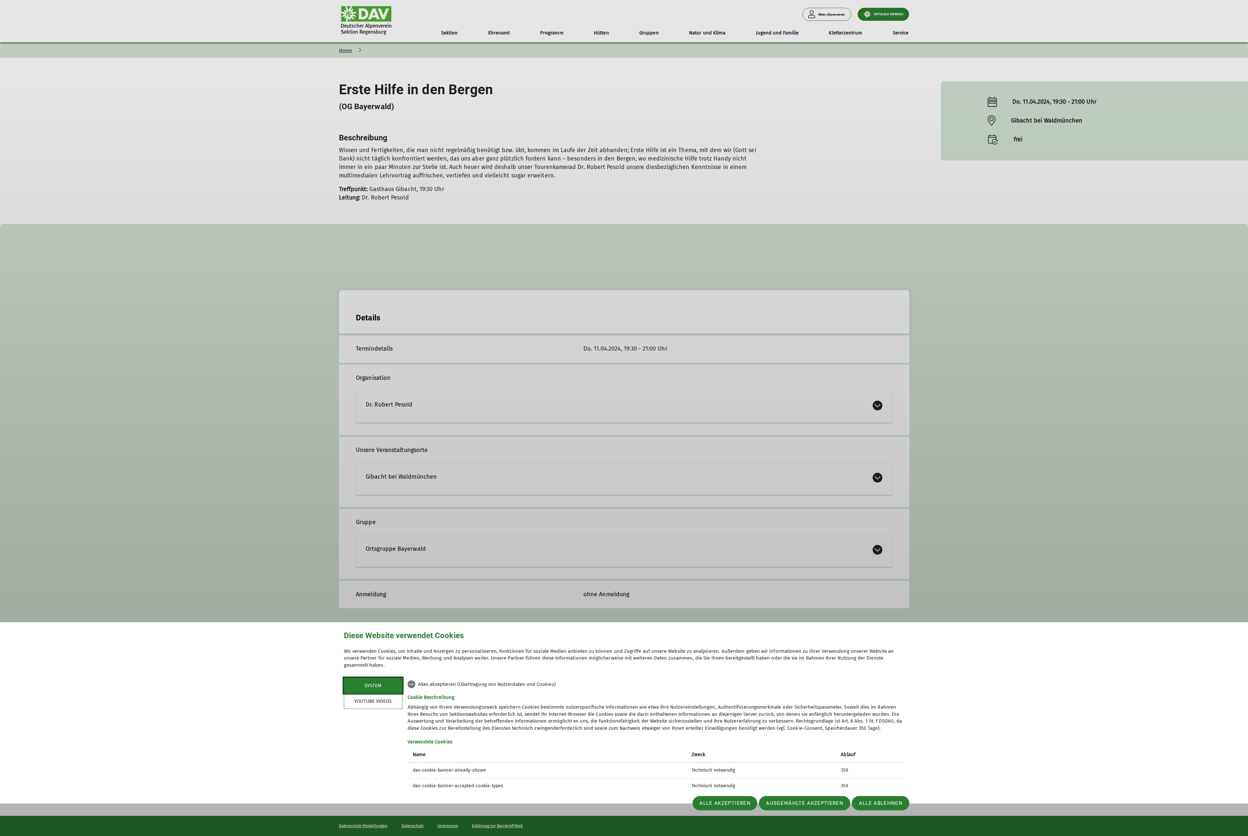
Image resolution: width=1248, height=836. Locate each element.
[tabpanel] (656, 736)
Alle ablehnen (881, 803)
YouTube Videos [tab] (373, 701)
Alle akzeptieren (724, 803)
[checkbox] (656, 684)
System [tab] (373, 685)
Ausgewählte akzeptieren (804, 803)
